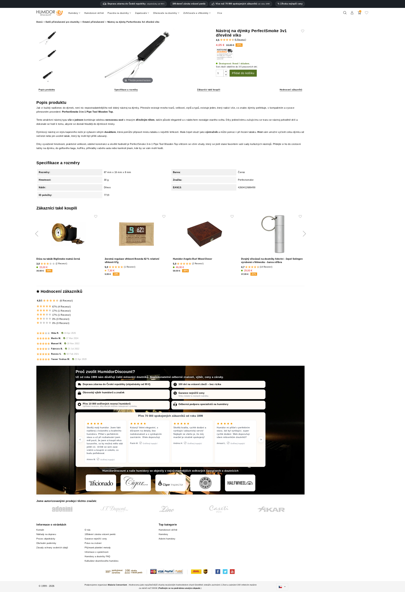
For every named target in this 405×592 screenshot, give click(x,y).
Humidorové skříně (168, 530)
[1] (42, 264)
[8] (230, 40)
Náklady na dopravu (46, 534)
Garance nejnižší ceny (191, 393)
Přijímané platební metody (98, 547)
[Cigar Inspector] (170, 483)
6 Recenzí (240, 39)
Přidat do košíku (243, 73)
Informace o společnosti (97, 552)
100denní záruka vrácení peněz (100, 534)
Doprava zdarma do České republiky (136, 4)
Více (219, 13)
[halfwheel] (240, 483)
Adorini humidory (167, 539)
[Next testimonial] (261, 440)
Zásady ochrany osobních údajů (52, 547)
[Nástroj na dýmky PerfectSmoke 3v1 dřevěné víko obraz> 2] (48, 56)
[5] (225, 40)
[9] (231, 40)
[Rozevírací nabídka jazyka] (282, 587)
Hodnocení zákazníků (291, 90)
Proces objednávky (45, 539)
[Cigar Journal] (136, 483)
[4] (224, 40)
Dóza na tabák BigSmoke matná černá (58, 258)
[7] (228, 40)
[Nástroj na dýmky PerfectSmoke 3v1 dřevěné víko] (48, 38)
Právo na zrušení (93, 543)
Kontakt (40, 530)
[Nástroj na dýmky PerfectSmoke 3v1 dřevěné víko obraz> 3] (48, 75)
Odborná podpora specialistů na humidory (203, 404)
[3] (48, 264)
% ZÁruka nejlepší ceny (290, 4)
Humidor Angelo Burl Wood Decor (192, 258)
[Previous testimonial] (80, 440)
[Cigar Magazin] (205, 483)
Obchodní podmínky (46, 543)
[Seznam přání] (366, 14)
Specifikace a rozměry (126, 90)
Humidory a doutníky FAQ (97, 556)
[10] (57, 300)
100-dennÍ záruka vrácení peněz (189, 4)
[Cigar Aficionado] (101, 483)
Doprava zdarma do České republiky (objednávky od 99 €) (116, 384)
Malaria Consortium (117, 585)
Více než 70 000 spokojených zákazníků (243, 4)
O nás (88, 530)
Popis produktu (47, 90)
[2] (221, 40)
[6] (227, 40)
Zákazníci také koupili (208, 90)
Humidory (163, 534)
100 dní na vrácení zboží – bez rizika (199, 384)
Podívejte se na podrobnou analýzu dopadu (180, 588)
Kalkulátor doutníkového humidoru (101, 561)
